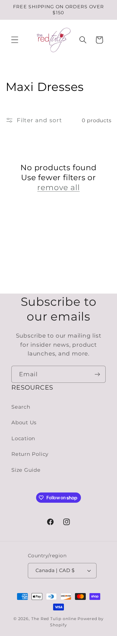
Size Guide (26, 470)
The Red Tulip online (53, 618)
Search (20, 407)
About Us (24, 422)
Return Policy (30, 454)
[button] (15, 40)
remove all (58, 187)
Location (23, 438)
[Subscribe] (97, 374)
